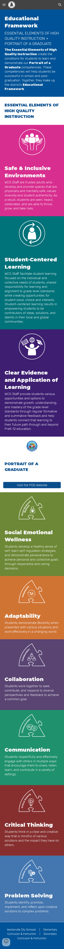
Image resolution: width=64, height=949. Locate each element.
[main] (32, 53)
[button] (4, 4)
